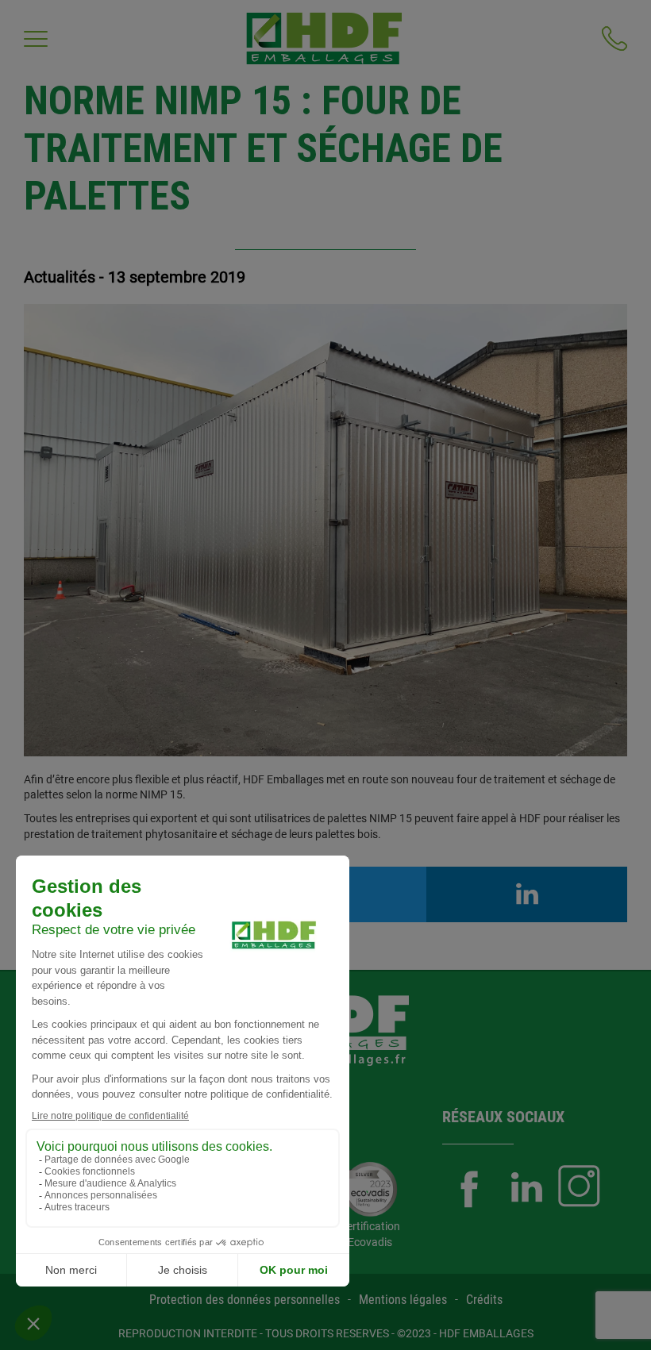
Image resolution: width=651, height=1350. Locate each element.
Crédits (484, 1299)
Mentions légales (403, 1299)
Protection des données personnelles (244, 1299)
